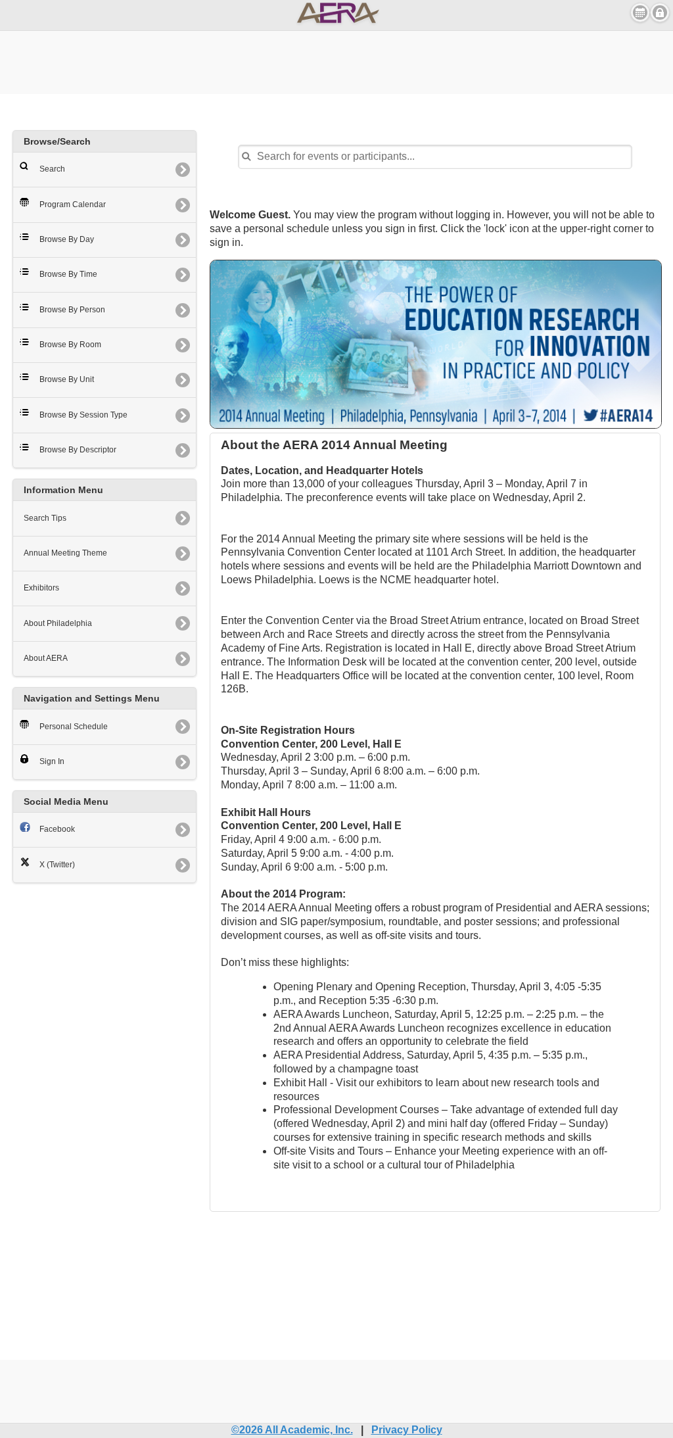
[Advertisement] (336, 60)
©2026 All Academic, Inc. (292, 1429)
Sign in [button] (660, 12)
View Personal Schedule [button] (640, 12)
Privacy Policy (406, 1429)
